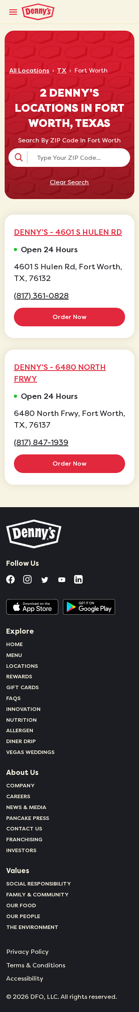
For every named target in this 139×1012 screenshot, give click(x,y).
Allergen (19, 730)
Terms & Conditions (35, 965)
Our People (23, 916)
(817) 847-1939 (41, 442)
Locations (22, 666)
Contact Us (24, 828)
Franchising (24, 839)
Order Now (69, 317)
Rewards (19, 676)
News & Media (26, 807)
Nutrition (21, 720)
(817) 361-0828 (41, 296)
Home (14, 644)
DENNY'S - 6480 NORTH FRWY (60, 373)
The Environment (32, 927)
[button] (69, 157)
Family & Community (37, 894)
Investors (21, 850)
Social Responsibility (38, 883)
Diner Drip (21, 741)
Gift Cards (22, 687)
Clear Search (69, 182)
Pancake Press (27, 818)
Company (20, 785)
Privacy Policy (27, 952)
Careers (18, 796)
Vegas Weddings (30, 752)
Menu (14, 655)
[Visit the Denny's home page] (34, 534)
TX (61, 70)
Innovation (23, 709)
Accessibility (24, 979)
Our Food (21, 905)
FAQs (13, 698)
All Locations (29, 70)
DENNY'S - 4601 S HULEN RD (68, 232)
